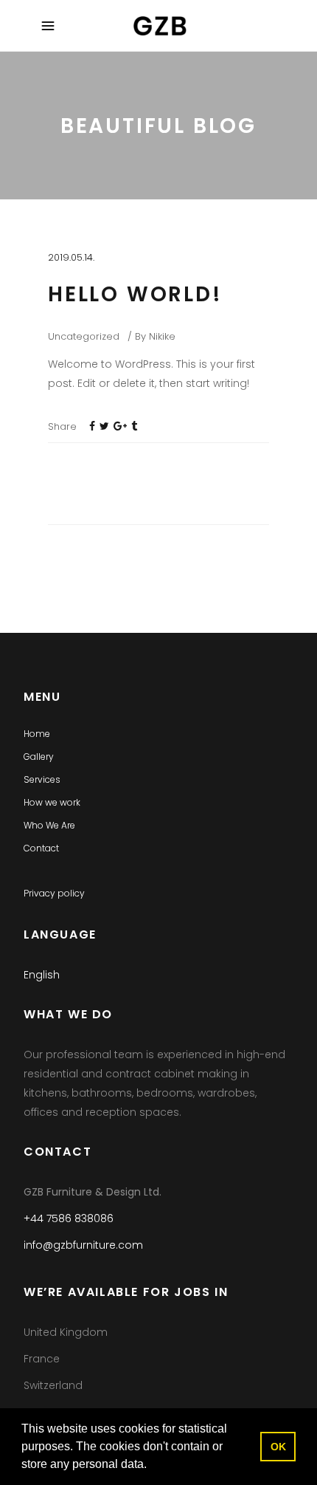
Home (37, 733)
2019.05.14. (71, 257)
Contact (41, 848)
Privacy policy (54, 893)
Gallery (39, 756)
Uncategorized (83, 336)
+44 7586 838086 (69, 1218)
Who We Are (49, 825)
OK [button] (278, 1447)
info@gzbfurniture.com (83, 1245)
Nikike (162, 336)
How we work (52, 802)
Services (42, 779)
